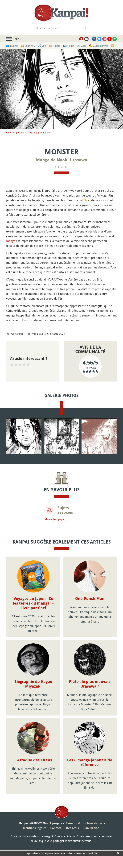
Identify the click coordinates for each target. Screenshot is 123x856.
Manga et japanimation (38, 132)
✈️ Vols (42, 46)
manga (10, 241)
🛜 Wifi (115, 46)
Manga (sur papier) (55, 519)
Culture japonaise (15, 132)
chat (80, 200)
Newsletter (94, 823)
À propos (55, 823)
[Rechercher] (87, 28)
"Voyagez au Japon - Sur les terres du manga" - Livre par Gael (33, 603)
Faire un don (74, 823)
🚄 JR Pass (68, 46)
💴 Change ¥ (28, 46)
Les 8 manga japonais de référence (89, 762)
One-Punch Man (89, 598)
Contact (55, 828)
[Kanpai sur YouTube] (109, 39)
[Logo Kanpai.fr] (61, 13)
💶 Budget (12, 46)
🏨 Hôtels (54, 46)
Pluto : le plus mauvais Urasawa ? (90, 684)
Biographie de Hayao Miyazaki (33, 684)
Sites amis (72, 828)
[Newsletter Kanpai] (86, 39)
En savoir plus (92, 853)
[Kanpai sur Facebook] (94, 39)
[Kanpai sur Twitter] (99, 39)
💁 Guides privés (98, 46)
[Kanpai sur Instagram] (104, 39)
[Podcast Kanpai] (114, 39)
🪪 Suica (81, 46)
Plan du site (91, 828)
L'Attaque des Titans (33, 760)
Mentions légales (34, 828)
